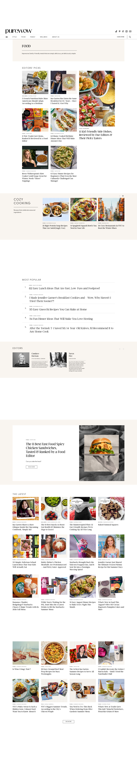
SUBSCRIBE (120, 37)
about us (55, 37)
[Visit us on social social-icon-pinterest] (120, 31)
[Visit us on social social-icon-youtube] (130, 31)
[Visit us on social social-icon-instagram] (126, 31)
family (32, 37)
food (23, 37)
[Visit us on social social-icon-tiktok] (116, 31)
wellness (43, 37)
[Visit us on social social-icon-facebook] (123, 31)
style (14, 37)
